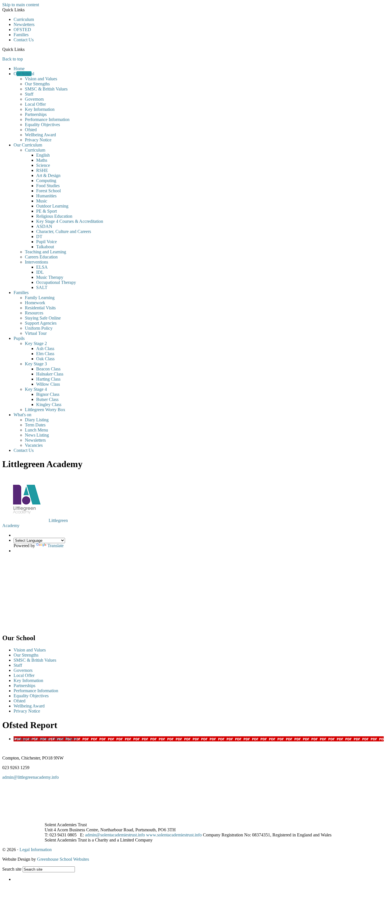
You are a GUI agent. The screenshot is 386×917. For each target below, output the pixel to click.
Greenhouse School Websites (63, 859)
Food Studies (48, 185)
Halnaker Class (49, 374)
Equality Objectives (42, 124)
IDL (40, 272)
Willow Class (48, 384)
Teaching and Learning (45, 251)
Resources (34, 312)
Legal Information (35, 849)
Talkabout (45, 246)
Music (41, 200)
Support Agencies (41, 323)
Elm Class (45, 353)
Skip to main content (20, 4)
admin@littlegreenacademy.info (30, 777)
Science (43, 165)
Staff (29, 94)
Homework (35, 302)
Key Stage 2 (36, 343)
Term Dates (35, 424)
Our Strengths (37, 83)
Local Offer (35, 104)
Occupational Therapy (56, 282)
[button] (27, 49)
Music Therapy (49, 277)
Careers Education (41, 256)
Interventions (36, 262)
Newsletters (24, 24)
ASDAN (44, 226)
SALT (41, 287)
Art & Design (48, 175)
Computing (46, 180)
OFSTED (22, 29)
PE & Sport (46, 211)
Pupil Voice (46, 241)
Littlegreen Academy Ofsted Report (45, 738)
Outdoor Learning (52, 206)
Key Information (40, 109)
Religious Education (54, 216)
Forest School (48, 190)
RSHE (42, 170)
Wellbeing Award (40, 134)
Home (19, 68)
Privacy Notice (38, 139)
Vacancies (34, 445)
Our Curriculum (28, 145)
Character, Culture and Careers (63, 231)
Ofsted (31, 129)
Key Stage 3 (36, 363)
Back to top (12, 59)
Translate (55, 545)
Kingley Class (48, 404)
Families (21, 34)
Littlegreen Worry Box (45, 409)
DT (39, 236)
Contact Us (24, 39)
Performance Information (47, 119)
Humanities (46, 195)
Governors (34, 99)
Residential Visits (40, 307)
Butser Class (47, 399)
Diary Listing (37, 419)
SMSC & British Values (46, 89)
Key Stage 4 (36, 389)
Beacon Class (48, 368)
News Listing (37, 435)
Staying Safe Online (43, 318)
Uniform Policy (39, 328)
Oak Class (45, 358)
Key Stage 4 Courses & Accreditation (69, 221)
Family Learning (40, 297)
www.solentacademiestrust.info (174, 834)
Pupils (19, 338)
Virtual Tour (36, 333)
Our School (24, 73)
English (43, 155)
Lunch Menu (36, 430)
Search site (11, 869)
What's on (22, 414)
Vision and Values (41, 78)
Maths (41, 160)
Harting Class (48, 379)
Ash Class (45, 348)
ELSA (42, 267)
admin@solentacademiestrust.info (115, 834)
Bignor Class (47, 394)
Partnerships (36, 114)
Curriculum (24, 19)
